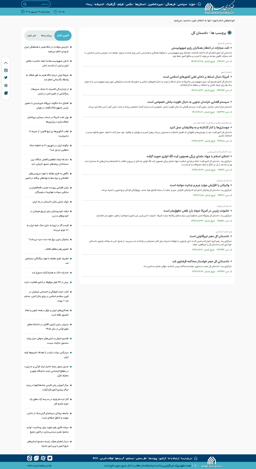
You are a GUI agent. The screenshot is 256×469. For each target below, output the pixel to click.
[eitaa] (29, 458)
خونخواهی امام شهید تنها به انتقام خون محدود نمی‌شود (204, 21)
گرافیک (110, 4)
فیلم (120, 4)
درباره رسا (186, 458)
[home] (212, 462)
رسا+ (89, 4)
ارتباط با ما (173, 458)
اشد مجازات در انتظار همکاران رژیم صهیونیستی (200, 48)
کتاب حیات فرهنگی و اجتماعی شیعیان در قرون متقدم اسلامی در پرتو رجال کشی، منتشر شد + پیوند (46, 296)
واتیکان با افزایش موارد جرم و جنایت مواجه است (199, 185)
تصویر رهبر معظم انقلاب (57, 249)
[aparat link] (6, 85)
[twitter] (49, 458)
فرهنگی (170, 4)
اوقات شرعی (106, 458)
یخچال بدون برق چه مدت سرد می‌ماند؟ (49, 239)
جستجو (130, 458)
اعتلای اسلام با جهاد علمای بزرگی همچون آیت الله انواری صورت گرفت (188, 156)
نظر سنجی (141, 458)
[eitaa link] (6, 70)
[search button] (25, 4)
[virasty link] (6, 93)
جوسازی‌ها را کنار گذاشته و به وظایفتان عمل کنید (199, 127)
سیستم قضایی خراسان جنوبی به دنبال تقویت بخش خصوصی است (188, 102)
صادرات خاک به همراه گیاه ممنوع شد (50, 273)
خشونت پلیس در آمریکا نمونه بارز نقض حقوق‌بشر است (196, 211)
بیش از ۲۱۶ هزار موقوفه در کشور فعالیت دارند (46, 282)
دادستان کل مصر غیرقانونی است (209, 236)
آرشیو (162, 458)
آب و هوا (119, 458)
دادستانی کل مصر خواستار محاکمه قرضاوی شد (200, 261)
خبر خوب (31, 36)
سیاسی (182, 4)
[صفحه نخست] (198, 4)
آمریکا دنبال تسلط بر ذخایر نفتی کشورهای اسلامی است (196, 77)
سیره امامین (155, 4)
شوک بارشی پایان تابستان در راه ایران (50, 202)
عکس (129, 4)
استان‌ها (140, 4)
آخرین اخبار (63, 36)
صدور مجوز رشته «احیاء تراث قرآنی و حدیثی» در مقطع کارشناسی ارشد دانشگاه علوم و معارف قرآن (47, 371)
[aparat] (43, 458)
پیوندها (153, 458)
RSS (95, 458)
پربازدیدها (46, 36)
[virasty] (36, 458)
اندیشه (99, 4)
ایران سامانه (32, 465)
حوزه (192, 4)
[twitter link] (6, 77)
